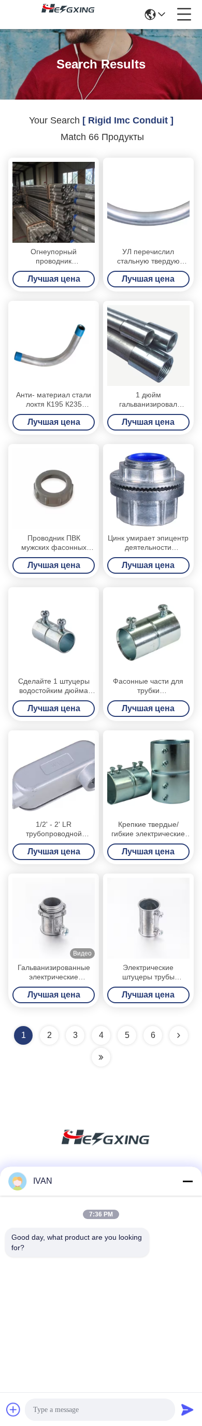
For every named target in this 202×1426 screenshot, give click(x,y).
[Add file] (13, 1409)
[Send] (187, 1409)
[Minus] (187, 1181)
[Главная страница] (101, 1149)
